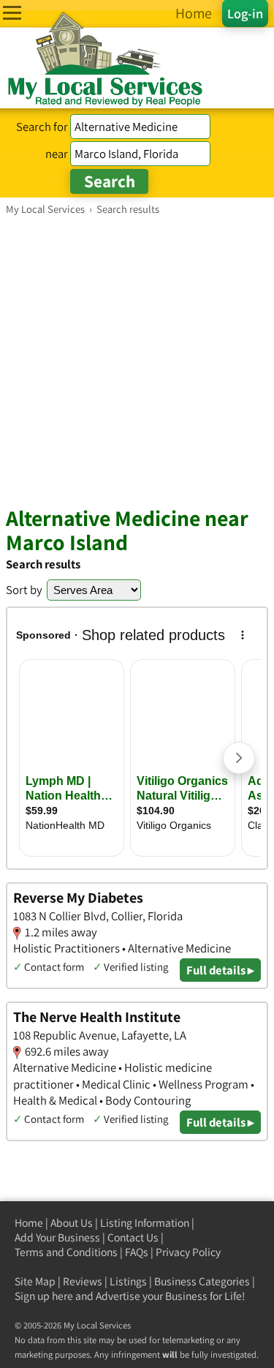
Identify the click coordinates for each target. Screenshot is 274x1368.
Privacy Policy (188, 1252)
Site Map (35, 1281)
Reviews (82, 1281)
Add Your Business (57, 1237)
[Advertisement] (137, 360)
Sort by (24, 590)
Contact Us (133, 1237)
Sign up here (44, 1296)
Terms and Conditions (66, 1252)
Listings (128, 1281)
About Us (71, 1223)
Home (29, 1223)
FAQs (136, 1252)
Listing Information (144, 1223)
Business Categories (202, 1281)
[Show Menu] (12, 13)
